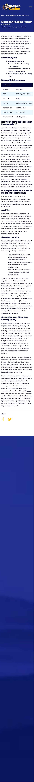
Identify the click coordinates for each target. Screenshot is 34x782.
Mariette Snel (7, 24)
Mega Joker (6, 362)
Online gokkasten (10, 15)
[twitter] (11, 420)
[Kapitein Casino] (11, 7)
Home (2, 15)
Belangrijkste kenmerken (16, 61)
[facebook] (4, 420)
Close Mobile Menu (30, 7)
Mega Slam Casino (11, 308)
